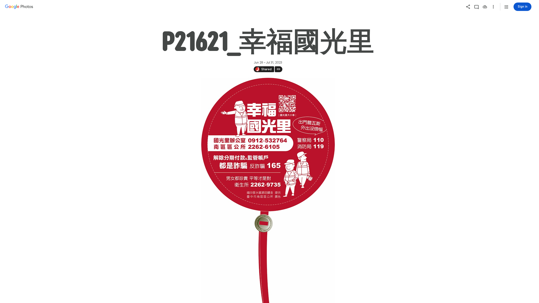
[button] (506, 7)
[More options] (493, 7)
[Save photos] (485, 7)
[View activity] (476, 7)
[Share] (468, 7)
